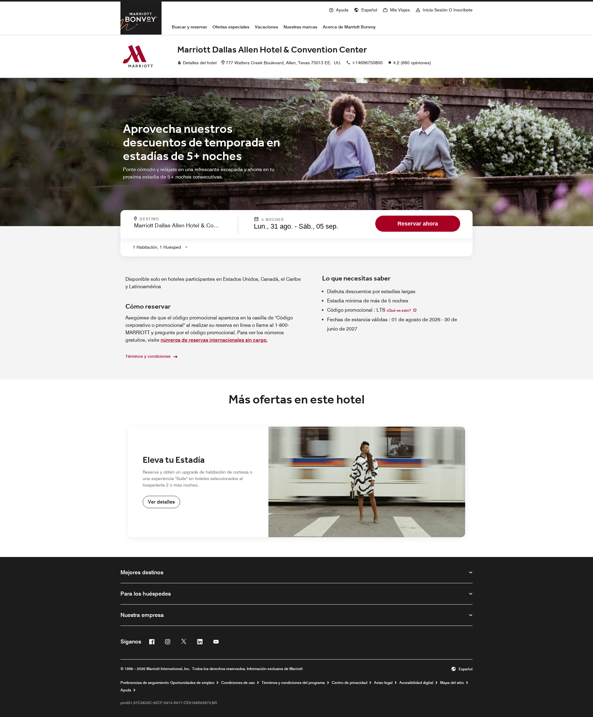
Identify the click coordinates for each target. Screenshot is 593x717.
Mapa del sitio (452, 683)
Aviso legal (383, 683)
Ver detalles (161, 502)
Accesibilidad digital (416, 683)
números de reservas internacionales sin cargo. (214, 340)
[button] (365, 9)
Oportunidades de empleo (192, 683)
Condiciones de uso (238, 683)
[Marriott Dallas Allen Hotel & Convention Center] (137, 56)
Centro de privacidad (349, 683)
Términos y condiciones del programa (293, 683)
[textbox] (184, 228)
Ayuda (125, 690)
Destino (166, 219)
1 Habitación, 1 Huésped (157, 247)
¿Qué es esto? (399, 310)
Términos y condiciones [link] (147, 356)
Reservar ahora (417, 224)
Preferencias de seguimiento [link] (144, 683)
